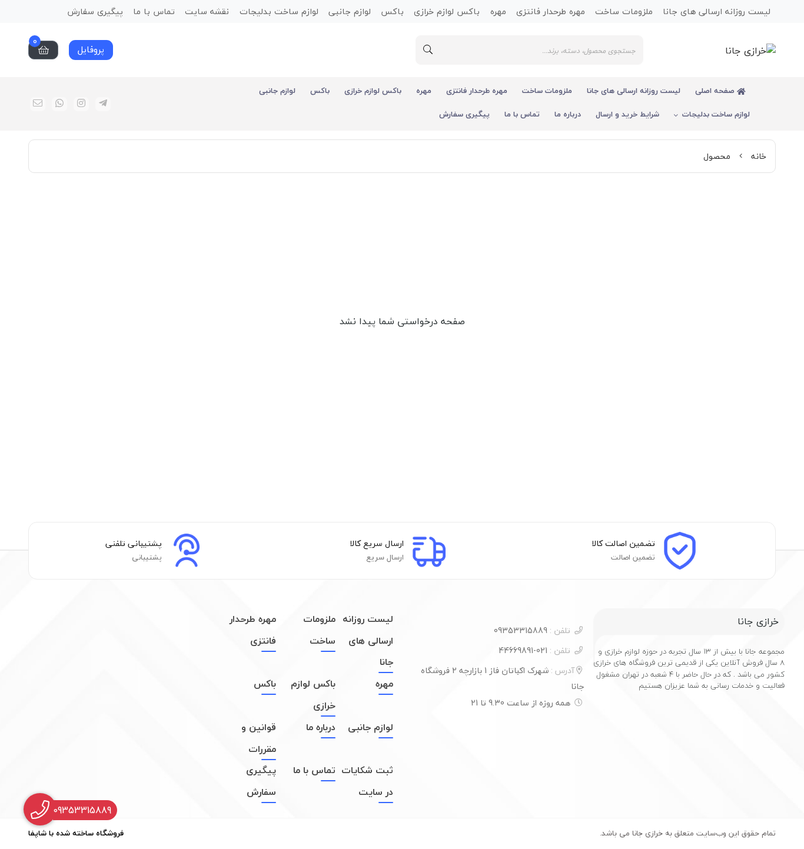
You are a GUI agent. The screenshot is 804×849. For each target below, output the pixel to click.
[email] (38, 104)
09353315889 (532, 630)
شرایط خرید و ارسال (627, 114)
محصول (716, 156)
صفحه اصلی (716, 90)
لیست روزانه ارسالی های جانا (633, 90)
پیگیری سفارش (464, 114)
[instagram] (81, 104)
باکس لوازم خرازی (372, 90)
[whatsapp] (59, 104)
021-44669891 (534, 650)
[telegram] (103, 104)
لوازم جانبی (277, 90)
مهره (423, 90)
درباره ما (567, 114)
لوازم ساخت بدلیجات (716, 114)
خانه (758, 156)
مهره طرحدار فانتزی (476, 90)
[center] (428, 50)
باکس (320, 90)
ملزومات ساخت (547, 90)
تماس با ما (522, 114)
